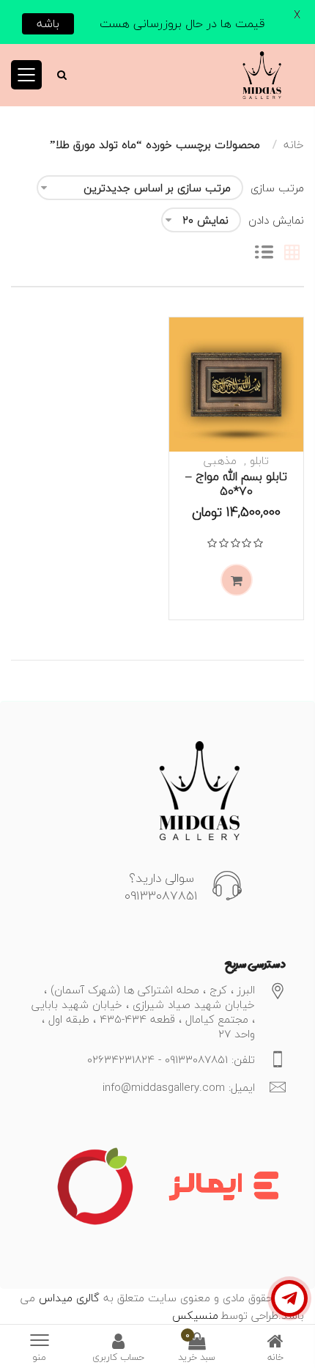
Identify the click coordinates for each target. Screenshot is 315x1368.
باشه (48, 23)
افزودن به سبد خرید (236, 580)
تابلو (259, 460)
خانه (294, 144)
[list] (264, 253)
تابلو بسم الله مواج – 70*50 (236, 483)
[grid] (292, 253)
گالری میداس (67, 1297)
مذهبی (220, 460)
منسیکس (195, 1315)
